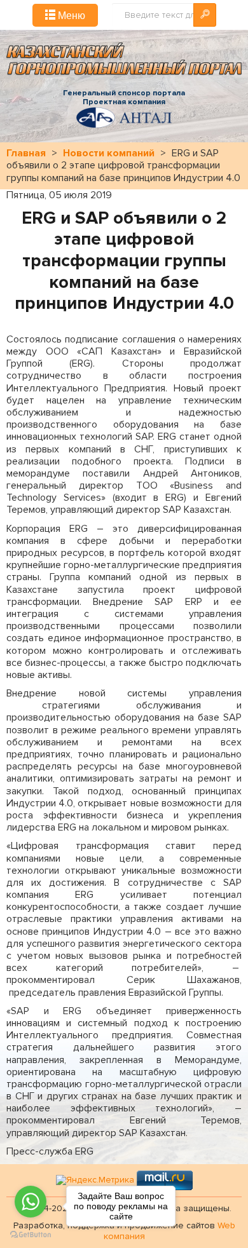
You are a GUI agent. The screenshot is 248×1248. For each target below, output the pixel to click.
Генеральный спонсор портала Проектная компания (124, 98)
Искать (204, 15)
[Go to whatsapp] (30, 1201)
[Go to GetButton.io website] (30, 1235)
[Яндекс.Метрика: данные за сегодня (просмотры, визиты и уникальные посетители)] (95, 1180)
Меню (70, 15)
